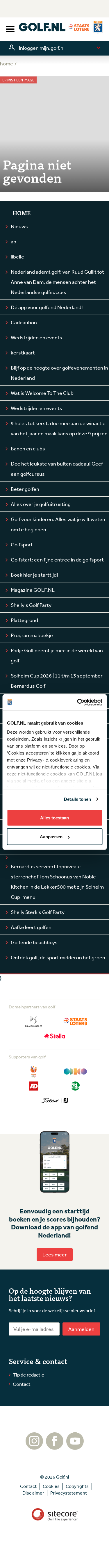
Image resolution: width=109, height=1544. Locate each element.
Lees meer (54, 1254)
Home (21, 213)
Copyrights (77, 1486)
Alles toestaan (54, 817)
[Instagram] (34, 1447)
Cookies (51, 1486)
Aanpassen (51, 836)
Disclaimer (33, 1493)
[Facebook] (54, 1447)
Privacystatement (68, 1493)
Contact (22, 1384)
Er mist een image (18, 80)
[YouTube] (75, 1447)
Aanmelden (81, 1329)
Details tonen (77, 799)
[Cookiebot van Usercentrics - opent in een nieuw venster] (77, 702)
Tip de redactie (28, 1375)
